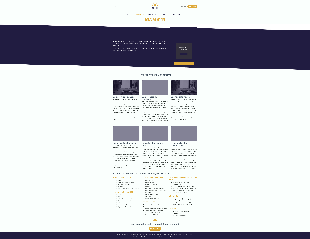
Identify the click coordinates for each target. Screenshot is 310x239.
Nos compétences (140, 14)
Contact (180, 14)
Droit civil (160, 234)
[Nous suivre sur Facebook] (113, 6)
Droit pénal (143, 234)
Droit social (152, 234)
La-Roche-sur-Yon (162, 237)
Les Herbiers (173, 237)
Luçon (168, 237)
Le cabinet (130, 14)
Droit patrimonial (169, 234)
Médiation (150, 14)
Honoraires (158, 14)
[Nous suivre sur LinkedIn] (115, 6)
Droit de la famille (122, 234)
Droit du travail (134, 234)
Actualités (173, 14)
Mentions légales (188, 234)
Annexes (165, 14)
